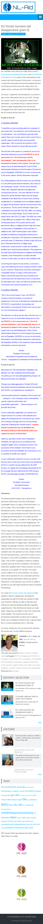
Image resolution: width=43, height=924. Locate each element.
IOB (24, 799)
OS (35, 813)
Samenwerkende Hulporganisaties (13, 824)
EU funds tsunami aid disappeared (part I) (24, 711)
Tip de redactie (13, 917)
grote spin (29, 795)
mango (28, 799)
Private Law (22, 665)
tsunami (18, 668)
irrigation (26, 662)
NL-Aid (18, 804)
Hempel (4, 800)
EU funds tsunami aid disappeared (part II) (24, 684)
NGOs (11, 805)
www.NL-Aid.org (29, 639)
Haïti (34, 795)
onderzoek (30, 805)
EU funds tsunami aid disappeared (22, 593)
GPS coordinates (25, 659)
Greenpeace (23, 795)
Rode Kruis (29, 821)
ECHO (33, 656)
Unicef (16, 828)
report (38, 665)
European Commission (9, 659)
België (19, 787)
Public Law (31, 665)
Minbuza (34, 800)
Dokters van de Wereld (21, 791)
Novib (23, 805)
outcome (9, 665)
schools (11, 668)
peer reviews (31, 818)
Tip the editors (28, 917)
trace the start (31, 824)
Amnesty (9, 787)
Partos (24, 818)
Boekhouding (5, 791)
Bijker (24, 787)
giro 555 (15, 795)
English (35, 653)
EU (38, 656)
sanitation (4, 668)
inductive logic (16, 800)
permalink (15, 671)
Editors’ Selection (25, 653)
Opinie (3, 656)
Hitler (9, 800)
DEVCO (18, 656)
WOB (31, 828)
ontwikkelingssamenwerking (17, 812)
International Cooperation (13, 662)
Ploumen (4, 821)
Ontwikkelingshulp (6, 809)
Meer (40, 723)
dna (12, 791)
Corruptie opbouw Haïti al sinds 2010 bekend (26, 697)
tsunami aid (26, 668)
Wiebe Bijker (24, 828)
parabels (19, 817)
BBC (15, 787)
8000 (3, 787)
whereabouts (35, 668)
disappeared (25, 656)
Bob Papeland (30, 787)
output (15, 665)
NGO (4, 804)
